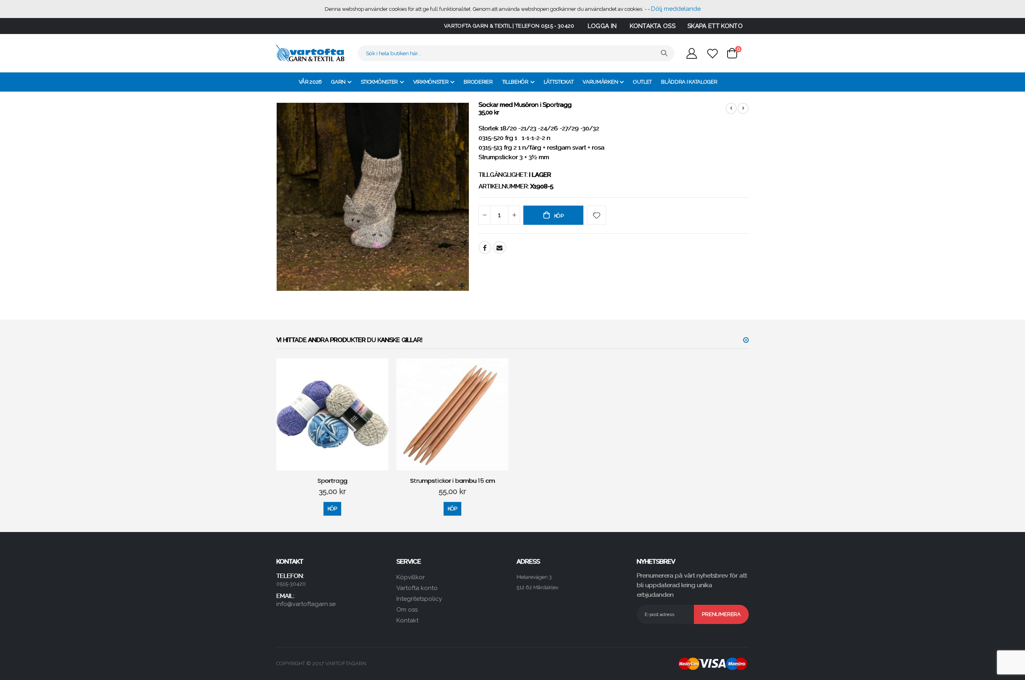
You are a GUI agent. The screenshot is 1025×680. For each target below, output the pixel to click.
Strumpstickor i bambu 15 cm (452, 481)
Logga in (602, 26)
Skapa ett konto (715, 26)
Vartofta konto (417, 588)
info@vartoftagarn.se (306, 604)
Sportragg (333, 481)
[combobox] (516, 53)
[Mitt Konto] (691, 53)
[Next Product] (743, 108)
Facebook (484, 247)
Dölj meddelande (676, 8)
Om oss (407, 609)
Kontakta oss (652, 26)
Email (499, 247)
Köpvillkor (410, 577)
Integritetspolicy (419, 598)
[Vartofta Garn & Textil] (310, 53)
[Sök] (664, 53)
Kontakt (407, 620)
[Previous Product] (731, 108)
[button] (462, 287)
